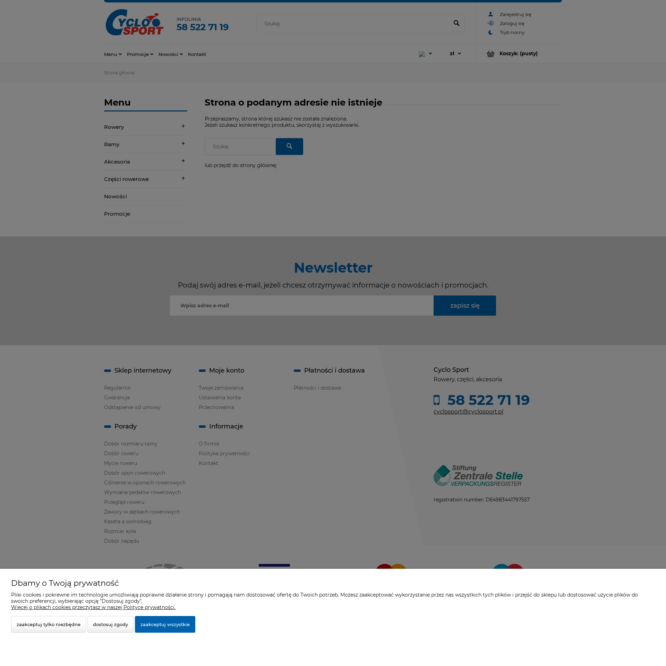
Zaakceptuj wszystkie (165, 624)
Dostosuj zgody (110, 624)
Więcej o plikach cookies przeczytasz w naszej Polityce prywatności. (93, 607)
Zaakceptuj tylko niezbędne (48, 624)
